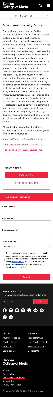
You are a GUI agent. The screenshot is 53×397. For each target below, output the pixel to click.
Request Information (26, 183)
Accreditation (9, 374)
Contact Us (33, 350)
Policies (6, 370)
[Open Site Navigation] (49, 5)
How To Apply (26, 174)
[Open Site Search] (40, 5)
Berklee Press (9, 342)
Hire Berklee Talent (37, 342)
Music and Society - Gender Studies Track (23, 144)
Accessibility (8, 381)
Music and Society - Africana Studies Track (24, 139)
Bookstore (33, 333)
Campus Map (9, 350)
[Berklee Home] (26, 362)
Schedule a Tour (36, 346)
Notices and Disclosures (14, 377)
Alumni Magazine (11, 337)
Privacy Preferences (12, 384)
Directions (8, 346)
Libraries (7, 333)
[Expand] (46, 16)
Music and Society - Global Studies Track (23, 149)
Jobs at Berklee (35, 337)
